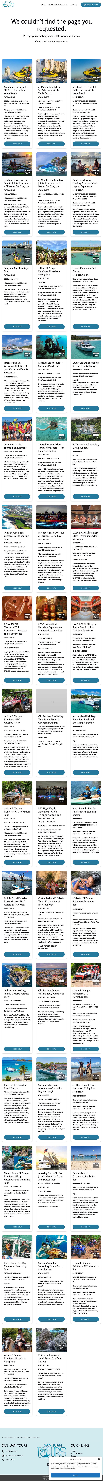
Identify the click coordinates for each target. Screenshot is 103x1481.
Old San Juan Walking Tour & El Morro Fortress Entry (16, 993)
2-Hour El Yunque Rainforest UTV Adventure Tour (13, 719)
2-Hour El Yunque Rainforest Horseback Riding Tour (49, 271)
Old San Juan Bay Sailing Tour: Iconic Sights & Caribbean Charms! (50, 719)
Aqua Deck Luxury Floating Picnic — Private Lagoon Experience (85, 183)
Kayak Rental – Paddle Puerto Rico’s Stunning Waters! (84, 811)
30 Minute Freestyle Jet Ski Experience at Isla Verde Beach (84, 90)
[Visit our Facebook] (48, 1464)
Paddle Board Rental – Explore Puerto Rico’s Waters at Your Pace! (15, 901)
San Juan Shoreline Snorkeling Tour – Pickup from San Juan (50, 1266)
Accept (75, 1475)
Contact (74, 5)
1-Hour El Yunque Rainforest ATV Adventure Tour (86, 1266)
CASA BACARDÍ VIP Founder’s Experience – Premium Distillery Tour (50, 627)
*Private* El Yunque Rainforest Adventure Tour (83, 901)
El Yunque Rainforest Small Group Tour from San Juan (50, 1358)
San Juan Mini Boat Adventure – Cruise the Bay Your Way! (50, 1088)
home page (61, 41)
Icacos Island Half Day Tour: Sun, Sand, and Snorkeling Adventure (84, 719)
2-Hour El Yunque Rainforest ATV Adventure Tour (17, 811)
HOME (43, 5)
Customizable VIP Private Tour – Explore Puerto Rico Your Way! (51, 901)
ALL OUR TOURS (77, 1453)
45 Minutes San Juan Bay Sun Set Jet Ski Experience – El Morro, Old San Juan (17, 183)
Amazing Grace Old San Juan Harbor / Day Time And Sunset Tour (50, 1176)
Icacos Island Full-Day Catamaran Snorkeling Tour (15, 1266)
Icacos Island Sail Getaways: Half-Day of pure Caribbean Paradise (16, 366)
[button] (99, 1459)
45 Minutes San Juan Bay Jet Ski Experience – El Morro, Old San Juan (50, 183)
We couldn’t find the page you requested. (22, 1437)
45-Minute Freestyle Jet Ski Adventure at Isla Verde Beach (49, 90)
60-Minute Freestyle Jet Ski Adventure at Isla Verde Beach (16, 90)
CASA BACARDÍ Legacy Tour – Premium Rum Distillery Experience (84, 627)
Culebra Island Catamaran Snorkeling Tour (84, 1176)
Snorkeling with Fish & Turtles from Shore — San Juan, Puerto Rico (51, 447)
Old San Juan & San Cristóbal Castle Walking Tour (16, 536)
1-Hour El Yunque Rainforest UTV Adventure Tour (81, 993)
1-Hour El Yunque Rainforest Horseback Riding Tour (15, 1358)
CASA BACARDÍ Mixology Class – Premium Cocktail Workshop (86, 536)
